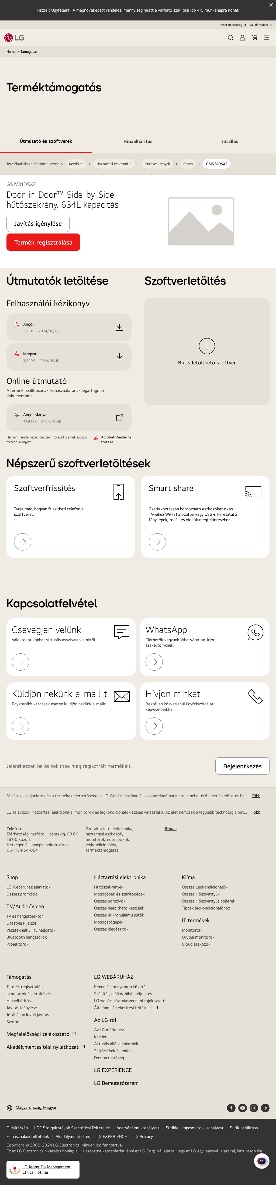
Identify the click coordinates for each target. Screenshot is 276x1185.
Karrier (100, 1036)
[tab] (46, 142)
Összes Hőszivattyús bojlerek (208, 901)
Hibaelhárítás (18, 1000)
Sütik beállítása (244, 1127)
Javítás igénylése (21, 1007)
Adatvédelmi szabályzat (137, 1127)
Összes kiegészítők (111, 929)
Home (11, 51)
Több (256, 795)
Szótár (12, 1021)
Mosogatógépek (108, 922)
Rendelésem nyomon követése (122, 986)
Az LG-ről (105, 1020)
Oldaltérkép (17, 1127)
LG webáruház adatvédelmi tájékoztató (129, 1000)
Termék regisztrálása (25, 986)
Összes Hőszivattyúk (201, 894)
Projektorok (17, 944)
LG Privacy (143, 1136)
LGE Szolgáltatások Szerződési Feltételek (72, 1127)
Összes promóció (22, 894)
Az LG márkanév (109, 1029)
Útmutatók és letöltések (28, 993)
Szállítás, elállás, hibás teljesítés (123, 993)
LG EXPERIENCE (113, 1070)
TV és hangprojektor (24, 916)
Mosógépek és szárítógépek (119, 894)
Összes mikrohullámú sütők (119, 915)
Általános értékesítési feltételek (123, 1007)
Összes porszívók (110, 901)
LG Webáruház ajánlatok (28, 887)
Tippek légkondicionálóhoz (206, 908)
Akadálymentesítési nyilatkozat (42, 1047)
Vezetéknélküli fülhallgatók (31, 930)
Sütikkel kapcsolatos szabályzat (194, 1127)
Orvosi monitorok (198, 937)
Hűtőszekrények (108, 887)
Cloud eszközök (196, 944)
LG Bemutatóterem (116, 1083)
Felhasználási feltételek (27, 1136)
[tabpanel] (138, 362)
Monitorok (191, 930)
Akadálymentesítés (73, 1136)
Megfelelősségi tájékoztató (38, 1034)
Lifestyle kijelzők (21, 923)
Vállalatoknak (258, 25)
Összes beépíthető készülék (119, 908)
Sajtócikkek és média (113, 1050)
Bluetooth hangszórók (26, 937)
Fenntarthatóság (231, 25)
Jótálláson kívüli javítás (27, 1014)
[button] (230, 37)
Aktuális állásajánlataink (116, 1043)
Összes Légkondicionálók (204, 887)
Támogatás (28, 51)
